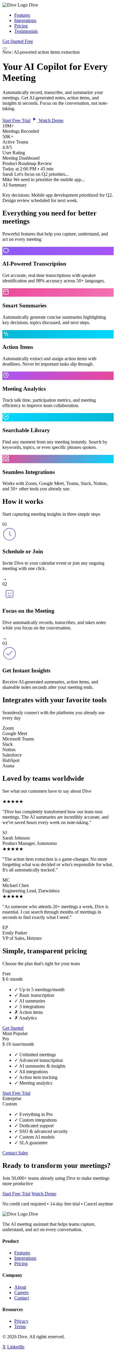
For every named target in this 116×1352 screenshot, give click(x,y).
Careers (21, 1292)
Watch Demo (50, 120)
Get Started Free (17, 41)
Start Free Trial (16, 120)
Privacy (21, 1321)
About (20, 1287)
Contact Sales (15, 1152)
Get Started (12, 1028)
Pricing (21, 25)
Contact (21, 1297)
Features (22, 15)
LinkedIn (15, 1346)
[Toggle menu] (4, 48)
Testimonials (26, 31)
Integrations (25, 20)
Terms (20, 1326)
